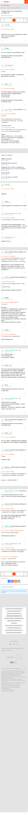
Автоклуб (8, 7)
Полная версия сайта (7, 648)
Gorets (7, 365)
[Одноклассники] (15, 581)
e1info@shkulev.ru (16, 687)
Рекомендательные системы (7, 691)
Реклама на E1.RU (19, 648)
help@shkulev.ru (11, 689)
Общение (3, 7)
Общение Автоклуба (15, 7)
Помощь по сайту (6, 650)
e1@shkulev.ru (18, 685)
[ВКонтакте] (9, 581)
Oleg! (6, 252)
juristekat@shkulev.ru (5, 688)
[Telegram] (19, 581)
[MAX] (12, 581)
